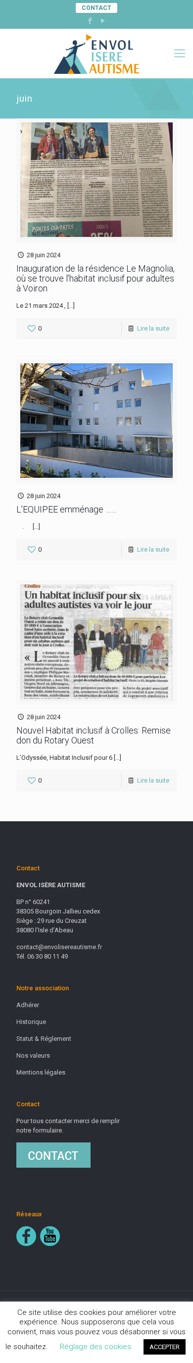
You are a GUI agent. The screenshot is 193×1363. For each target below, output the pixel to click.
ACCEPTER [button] (164, 1347)
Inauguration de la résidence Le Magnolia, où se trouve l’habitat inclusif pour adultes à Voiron (95, 278)
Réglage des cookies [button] (95, 1346)
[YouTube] (103, 20)
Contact (96, 7)
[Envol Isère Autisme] (96, 53)
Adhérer (27, 1005)
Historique (31, 1021)
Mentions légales (40, 1072)
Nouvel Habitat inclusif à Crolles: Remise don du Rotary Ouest (93, 735)
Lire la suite (153, 328)
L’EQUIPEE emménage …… (66, 509)
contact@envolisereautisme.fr (59, 947)
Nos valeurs (33, 1055)
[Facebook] (90, 20)
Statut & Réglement (43, 1038)
